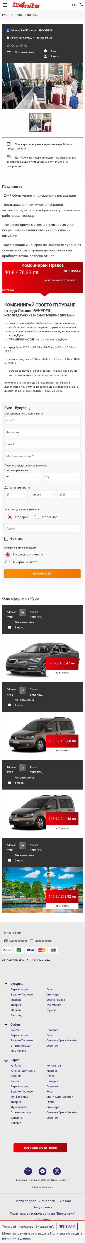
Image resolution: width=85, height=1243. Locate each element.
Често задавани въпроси (34, 1201)
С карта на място (25, 562)
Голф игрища (19, 1096)
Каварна (16, 1117)
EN (74, 5)
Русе (5, 14)
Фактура (16, 538)
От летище (49, 517)
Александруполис (23, 1070)
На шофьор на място (28, 554)
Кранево (52, 1070)
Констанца (53, 1065)
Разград (16, 1015)
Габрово (16, 999)
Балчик (16, 1076)
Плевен (16, 1010)
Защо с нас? (43, 1207)
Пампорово (18, 1050)
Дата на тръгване (17, 487)
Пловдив (52, 1030)
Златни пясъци (21, 1045)
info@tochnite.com (42, 1187)
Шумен (51, 1010)
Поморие (52, 1086)
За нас (65, 1201)
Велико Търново (22, 994)
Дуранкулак (19, 1107)
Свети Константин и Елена (59, 1099)
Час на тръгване (16, 470)
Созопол (52, 1045)
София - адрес (55, 999)
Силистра (52, 994)
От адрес (21, 517)
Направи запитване (40, 1148)
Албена (16, 1065)
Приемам (67, 1226)
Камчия (16, 1123)
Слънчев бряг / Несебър (62, 1040)
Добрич (16, 1005)
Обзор (50, 1076)
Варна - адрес (20, 989)
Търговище (53, 1005)
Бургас (15, 1030)
